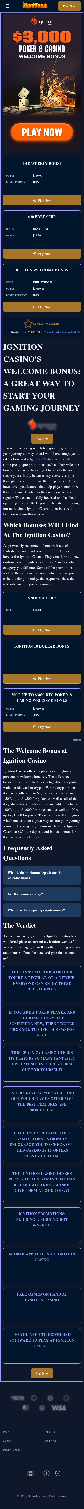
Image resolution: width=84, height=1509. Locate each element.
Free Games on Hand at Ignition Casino (42, 1297)
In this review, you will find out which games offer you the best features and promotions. (42, 1101)
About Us (49, 1432)
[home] (35, 9)
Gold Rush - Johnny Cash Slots (60, 332)
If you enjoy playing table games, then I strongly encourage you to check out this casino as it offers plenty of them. (42, 1144)
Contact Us (50, 1440)
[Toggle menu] (7, 6)
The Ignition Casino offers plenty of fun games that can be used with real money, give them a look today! (42, 1182)
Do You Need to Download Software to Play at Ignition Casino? (42, 1340)
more (77, 739)
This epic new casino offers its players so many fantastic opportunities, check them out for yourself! (42, 1061)
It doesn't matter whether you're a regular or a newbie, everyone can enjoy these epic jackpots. (41, 980)
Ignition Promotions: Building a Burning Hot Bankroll (42, 1219)
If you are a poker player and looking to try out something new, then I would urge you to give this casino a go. (42, 1024)
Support (7, 1440)
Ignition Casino (41, 458)
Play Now (69, 6)
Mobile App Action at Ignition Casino (42, 1256)
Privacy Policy (11, 1449)
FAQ (6, 1432)
